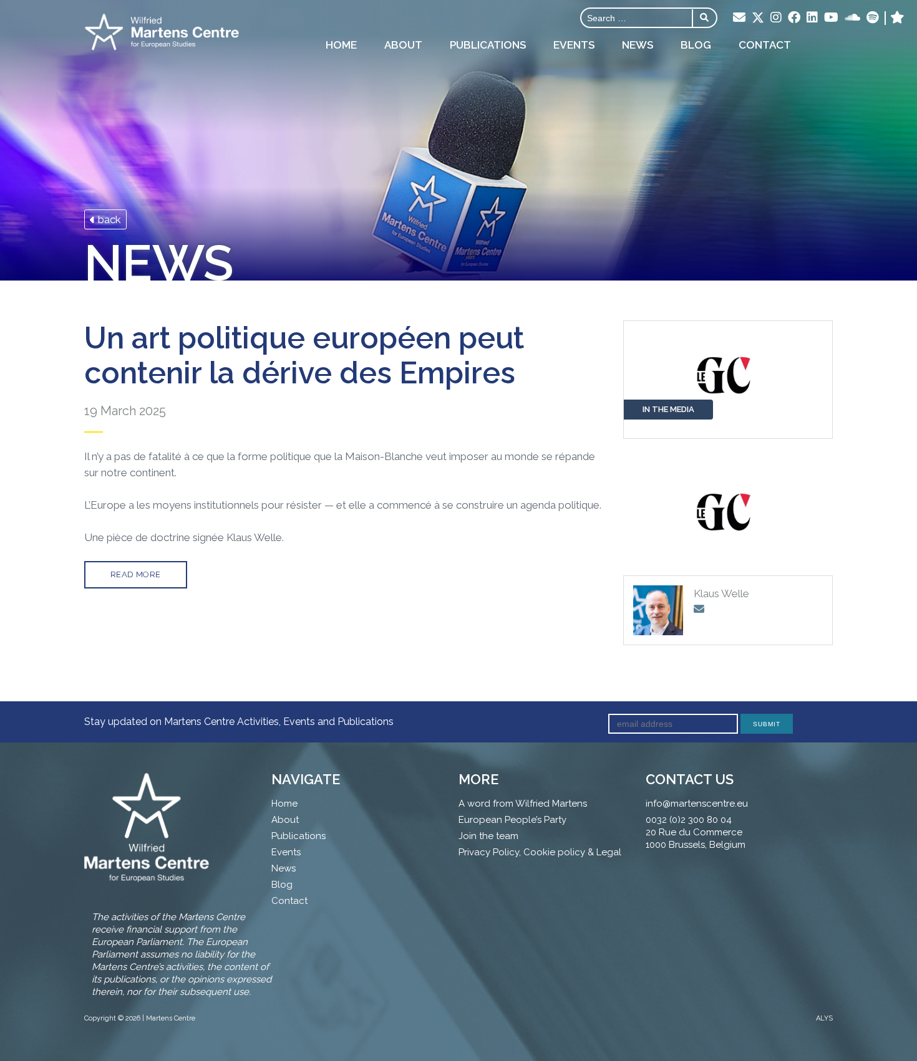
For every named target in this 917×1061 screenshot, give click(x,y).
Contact (765, 45)
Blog (696, 45)
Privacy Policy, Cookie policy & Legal (539, 852)
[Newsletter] (739, 18)
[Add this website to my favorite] (897, 18)
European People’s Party (512, 819)
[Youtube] (831, 18)
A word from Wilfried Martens (522, 803)
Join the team (488, 836)
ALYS (824, 1018)
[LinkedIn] (812, 18)
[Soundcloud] (852, 18)
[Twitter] (758, 18)
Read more (135, 574)
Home (341, 45)
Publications (488, 45)
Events (573, 45)
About (403, 45)
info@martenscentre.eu (697, 803)
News (637, 45)
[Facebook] (794, 18)
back (108, 219)
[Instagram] (776, 18)
